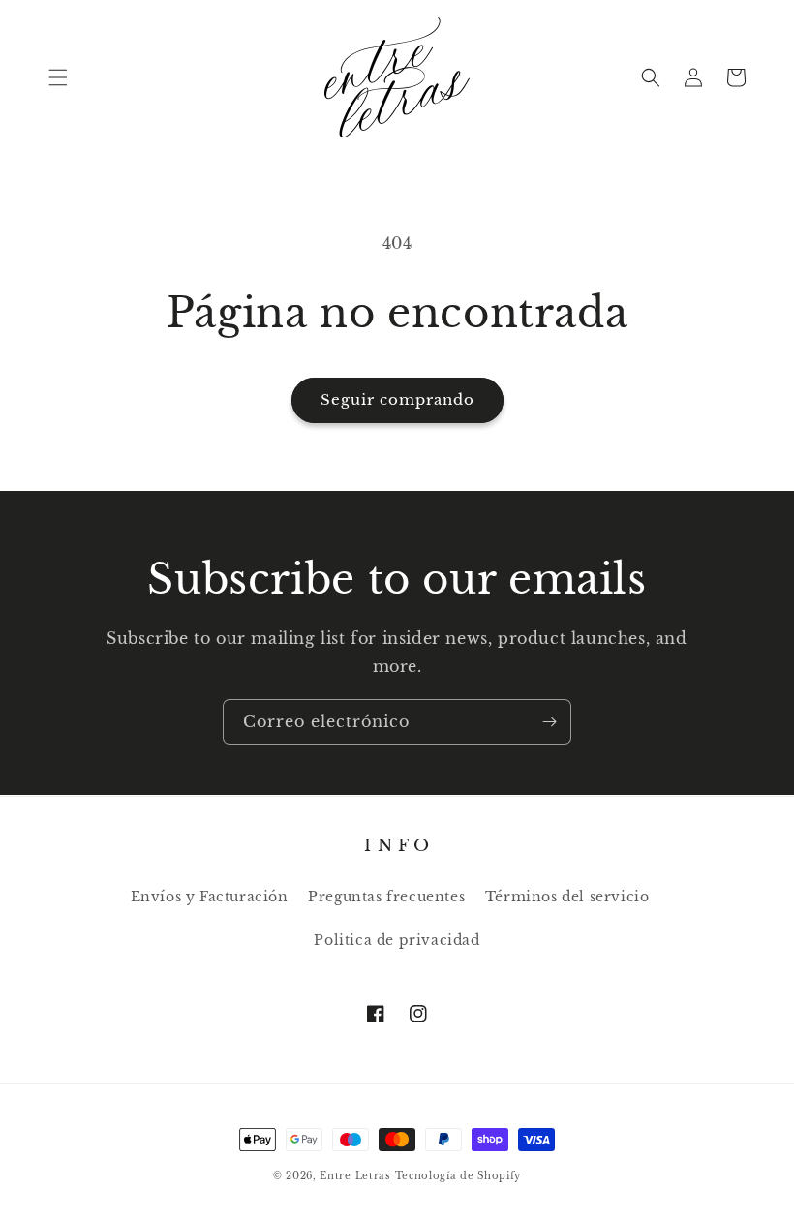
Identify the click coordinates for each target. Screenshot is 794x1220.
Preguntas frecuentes (386, 896)
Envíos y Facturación (210, 896)
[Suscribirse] (549, 722)
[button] (58, 77)
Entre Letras (355, 1176)
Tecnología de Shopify (458, 1176)
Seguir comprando (397, 399)
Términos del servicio (567, 896)
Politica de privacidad (396, 940)
